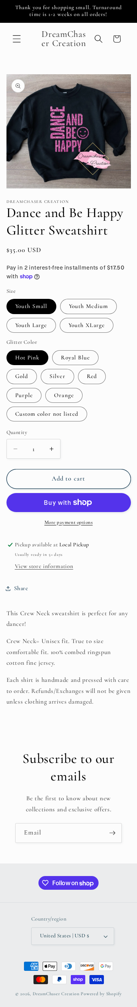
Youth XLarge (86, 325)
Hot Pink (27, 357)
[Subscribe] (112, 833)
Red (92, 376)
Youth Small (31, 306)
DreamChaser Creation (56, 993)
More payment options (69, 522)
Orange (64, 395)
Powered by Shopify (101, 993)
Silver (57, 376)
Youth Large (31, 325)
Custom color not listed (46, 413)
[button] (17, 39)
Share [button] (21, 588)
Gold (21, 376)
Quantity (16, 432)
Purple (24, 395)
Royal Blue (75, 357)
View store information (44, 566)
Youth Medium (88, 306)
